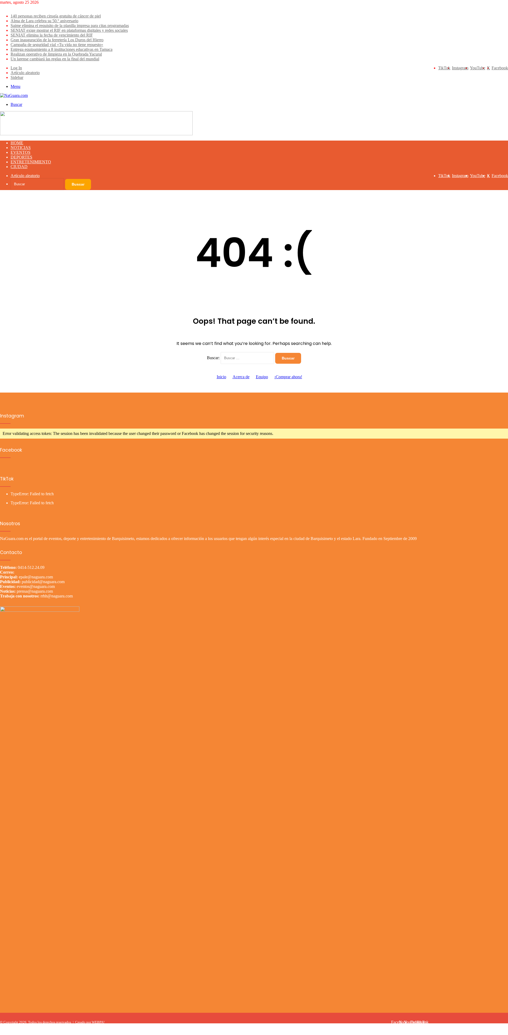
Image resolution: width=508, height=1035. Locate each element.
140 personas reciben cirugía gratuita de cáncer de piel (56, 16)
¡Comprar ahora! (288, 377)
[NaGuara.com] (14, 95)
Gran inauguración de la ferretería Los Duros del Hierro (57, 40)
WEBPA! (98, 1022)
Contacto (499, 1026)
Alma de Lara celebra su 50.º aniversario (44, 21)
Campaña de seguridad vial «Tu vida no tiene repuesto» (57, 44)
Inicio (221, 377)
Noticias (21, 147)
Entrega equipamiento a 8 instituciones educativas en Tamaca (61, 49)
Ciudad (19, 166)
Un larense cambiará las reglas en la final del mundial (55, 59)
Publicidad (479, 1026)
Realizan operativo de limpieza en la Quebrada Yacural (56, 54)
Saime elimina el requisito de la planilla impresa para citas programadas (70, 25)
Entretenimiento (31, 162)
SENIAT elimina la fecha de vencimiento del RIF (52, 35)
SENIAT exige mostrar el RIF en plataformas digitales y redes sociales (69, 30)
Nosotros (458, 1026)
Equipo (262, 377)
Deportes (21, 157)
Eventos (20, 152)
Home (17, 143)
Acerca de (241, 377)
